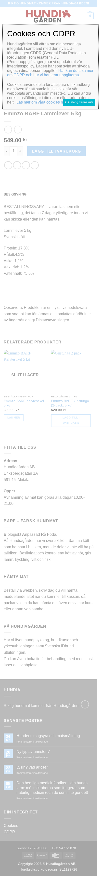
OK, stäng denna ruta (79, 102)
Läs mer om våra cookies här (41, 102)
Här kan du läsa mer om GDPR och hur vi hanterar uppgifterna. (50, 72)
